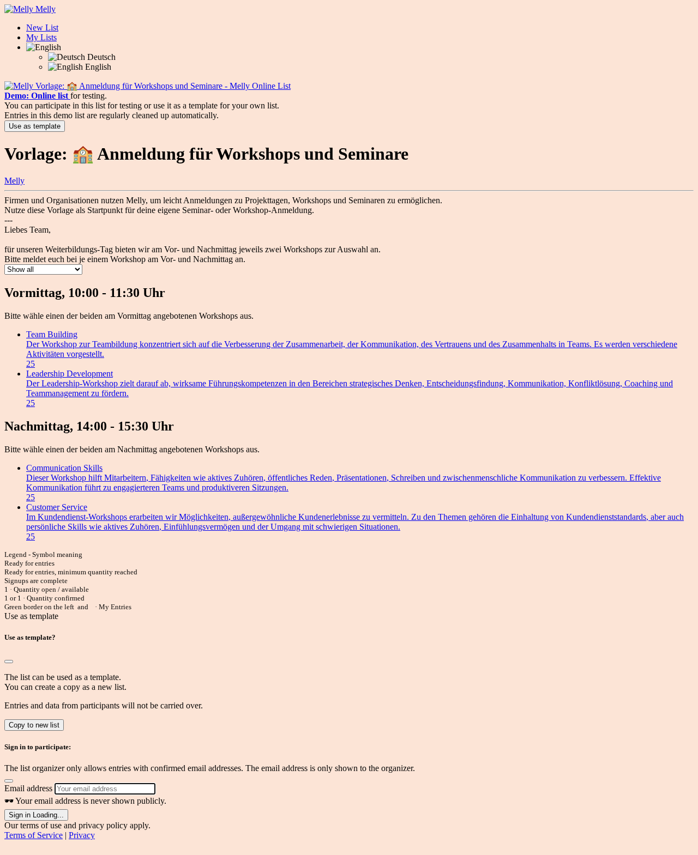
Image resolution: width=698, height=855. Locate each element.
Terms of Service (33, 835)
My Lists (41, 37)
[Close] (8, 661)
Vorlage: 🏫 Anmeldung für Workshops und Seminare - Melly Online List (163, 85)
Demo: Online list (37, 95)
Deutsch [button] (100, 57)
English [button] (97, 66)
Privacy (82, 835)
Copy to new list (34, 725)
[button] (43, 47)
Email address (28, 788)
